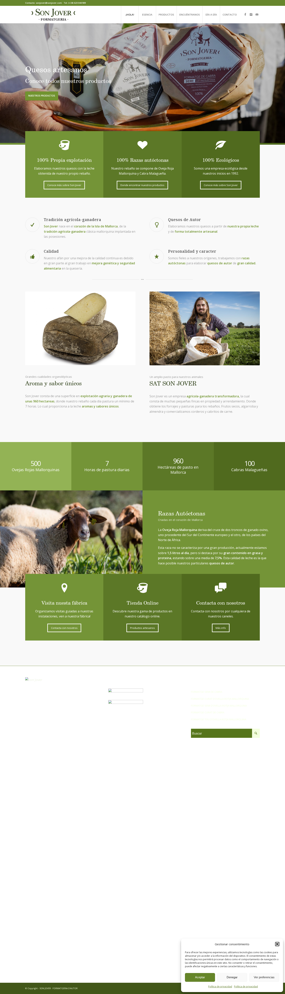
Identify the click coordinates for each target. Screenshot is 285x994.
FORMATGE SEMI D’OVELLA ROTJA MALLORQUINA (219, 705)
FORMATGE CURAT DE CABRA (207, 712)
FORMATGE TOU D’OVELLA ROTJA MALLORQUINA (218, 719)
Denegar (232, 977)
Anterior (9, 83)
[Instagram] (251, 14)
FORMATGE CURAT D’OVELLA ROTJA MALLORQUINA (220, 699)
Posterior (276, 83)
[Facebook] (245, 14)
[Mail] (257, 14)
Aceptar (200, 977)
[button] (277, 944)
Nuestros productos (41, 95)
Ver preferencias (264, 977)
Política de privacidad (220, 986)
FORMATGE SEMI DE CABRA (206, 692)
